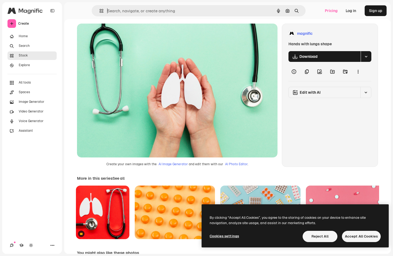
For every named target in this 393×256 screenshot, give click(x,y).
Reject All (320, 236)
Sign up (375, 10)
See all (119, 178)
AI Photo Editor (236, 164)
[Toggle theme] (31, 245)
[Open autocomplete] (99, 11)
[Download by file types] (366, 56)
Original (111, 33)
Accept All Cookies (361, 236)
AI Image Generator (173, 164)
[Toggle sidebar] (52, 10)
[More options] (358, 71)
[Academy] (21, 245)
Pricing (331, 10)
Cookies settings (224, 236)
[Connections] (11, 245)
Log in (351, 10)
